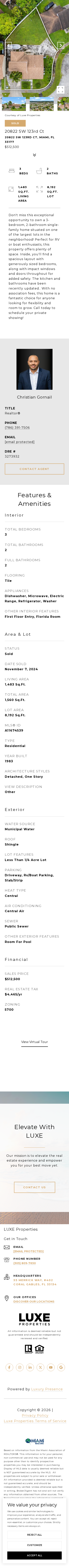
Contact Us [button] (34, 1187)
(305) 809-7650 (24, 1263)
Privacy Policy (35, 1415)
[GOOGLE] (61, 1367)
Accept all (34, 1555)
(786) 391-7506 (17, 427)
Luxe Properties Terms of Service (35, 1421)
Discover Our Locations (33, 1301)
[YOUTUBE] (51, 1367)
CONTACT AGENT (34, 469)
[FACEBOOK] (9, 1367)
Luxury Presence (47, 1389)
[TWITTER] (40, 1367)
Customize (34, 1545)
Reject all (34, 1534)
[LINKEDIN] (30, 1367)
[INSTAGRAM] (20, 1367)
